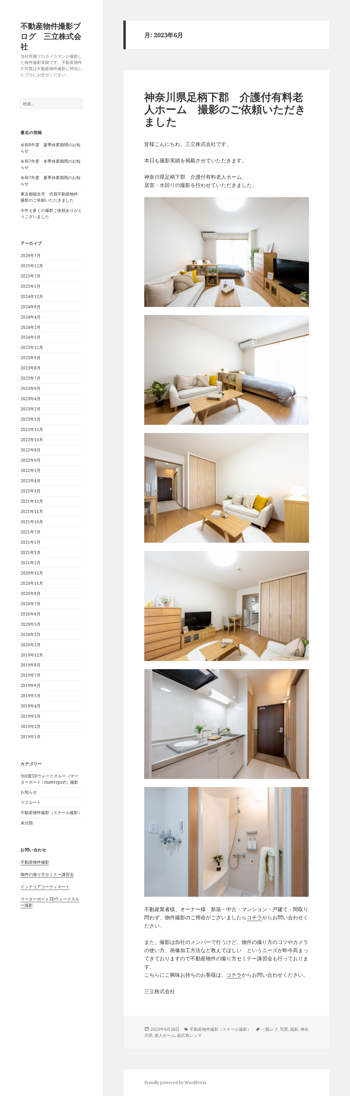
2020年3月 (31, 634)
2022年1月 (31, 491)
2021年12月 (32, 501)
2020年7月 (31, 604)
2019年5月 (31, 696)
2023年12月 (32, 347)
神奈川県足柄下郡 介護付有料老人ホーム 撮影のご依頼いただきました (225, 109)
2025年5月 (31, 286)
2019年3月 (31, 716)
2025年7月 (31, 276)
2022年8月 (31, 450)
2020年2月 (31, 645)
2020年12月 (32, 573)
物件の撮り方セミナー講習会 (47, 874)
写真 (284, 1029)
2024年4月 (31, 317)
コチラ (254, 917)
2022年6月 (31, 460)
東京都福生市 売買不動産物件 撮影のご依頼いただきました (51, 197)
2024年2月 (31, 327)
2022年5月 (31, 470)
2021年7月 (31, 532)
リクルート (31, 802)
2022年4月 (31, 481)
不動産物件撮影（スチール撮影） (51, 812)
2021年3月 (31, 552)
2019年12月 (32, 655)
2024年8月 (31, 307)
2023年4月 (31, 399)
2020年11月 (32, 583)
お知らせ (29, 792)
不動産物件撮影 (35, 862)
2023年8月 (31, 368)
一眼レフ (269, 1029)
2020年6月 (31, 614)
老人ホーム (164, 1035)
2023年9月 (31, 358)
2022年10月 (32, 440)
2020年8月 (31, 593)
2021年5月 (31, 542)
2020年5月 (31, 624)
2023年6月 (31, 388)
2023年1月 (31, 419)
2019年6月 (31, 685)
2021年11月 (32, 511)
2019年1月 (31, 737)
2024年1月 (31, 337)
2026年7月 (31, 255)
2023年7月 (31, 378)
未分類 (27, 823)
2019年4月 (31, 706)
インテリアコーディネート (45, 887)
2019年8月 (31, 665)
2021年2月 (31, 563)
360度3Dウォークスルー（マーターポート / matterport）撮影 (49, 779)
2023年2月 (31, 409)
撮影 (294, 1029)
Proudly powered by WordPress (175, 1082)
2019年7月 (31, 675)
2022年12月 (32, 429)
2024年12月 (32, 296)
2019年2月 (31, 726)
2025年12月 (32, 266)
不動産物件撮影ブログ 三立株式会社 (51, 36)
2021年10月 (32, 522)
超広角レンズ (189, 1035)
